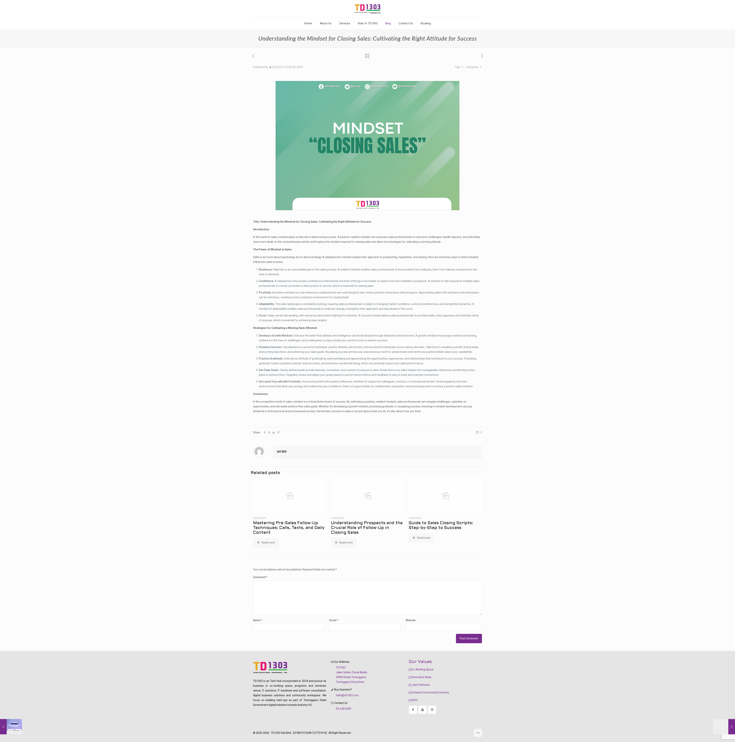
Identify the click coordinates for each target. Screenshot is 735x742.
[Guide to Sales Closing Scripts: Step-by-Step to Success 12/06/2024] (724, 726)
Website (411, 620)
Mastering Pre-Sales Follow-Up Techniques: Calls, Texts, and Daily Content (288, 527)
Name (257, 620)
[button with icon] (413, 709)
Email (333, 620)
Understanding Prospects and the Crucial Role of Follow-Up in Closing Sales (367, 527)
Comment (260, 577)
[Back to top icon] (478, 733)
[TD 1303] (367, 8)
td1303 (276, 67)
